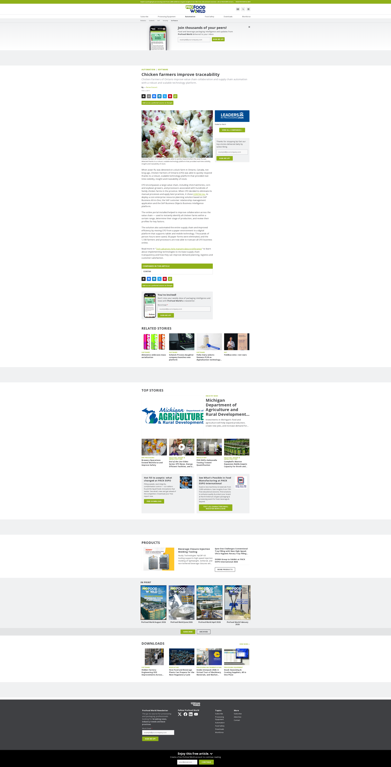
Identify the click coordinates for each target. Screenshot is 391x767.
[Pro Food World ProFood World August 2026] (153, 602)
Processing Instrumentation (209, 667)
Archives (203, 632)
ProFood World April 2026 (209, 622)
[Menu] (248, 9)
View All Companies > (232, 130)
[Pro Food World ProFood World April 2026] (209, 602)
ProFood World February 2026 (237, 623)
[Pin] (170, 96)
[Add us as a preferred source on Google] (175, 96)
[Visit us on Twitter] (180, 714)
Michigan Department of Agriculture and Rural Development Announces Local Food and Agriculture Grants (227, 407)
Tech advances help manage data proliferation (179, 248)
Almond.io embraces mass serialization (154, 356)
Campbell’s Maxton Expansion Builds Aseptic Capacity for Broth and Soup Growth (235, 464)
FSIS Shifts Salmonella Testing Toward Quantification (207, 462)
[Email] (149, 96)
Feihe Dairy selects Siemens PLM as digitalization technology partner (208, 357)
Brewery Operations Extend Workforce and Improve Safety (152, 462)
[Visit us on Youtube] (196, 714)
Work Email (163, 305)
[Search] (243, 9)
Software (163, 69)
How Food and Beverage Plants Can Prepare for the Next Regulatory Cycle (181, 672)
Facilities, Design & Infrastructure (177, 458)
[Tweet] (165, 96)
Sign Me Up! (218, 39)
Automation (148, 69)
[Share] (154, 96)
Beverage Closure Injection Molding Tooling (194, 550)
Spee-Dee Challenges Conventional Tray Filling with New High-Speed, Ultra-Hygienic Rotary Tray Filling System (231, 551)
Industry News (212, 396)
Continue (206, 762)
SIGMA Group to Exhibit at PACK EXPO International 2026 (230, 560)
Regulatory (201, 458)
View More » (244, 644)
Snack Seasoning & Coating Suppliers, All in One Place (235, 672)
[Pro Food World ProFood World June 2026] (181, 602)
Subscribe (188, 632)
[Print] (144, 96)
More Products (224, 569)
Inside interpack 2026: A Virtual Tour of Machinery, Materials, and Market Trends (209, 672)
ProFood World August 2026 (153, 622)
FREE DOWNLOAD (154, 501)
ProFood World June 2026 (181, 622)
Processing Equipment (233, 667)
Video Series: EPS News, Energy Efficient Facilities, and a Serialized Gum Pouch (181, 464)
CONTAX (147, 271)
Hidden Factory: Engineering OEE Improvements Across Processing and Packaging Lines (154, 672)
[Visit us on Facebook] (185, 714)
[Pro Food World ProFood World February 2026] (237, 602)
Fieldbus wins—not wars (235, 355)
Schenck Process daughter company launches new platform (181, 357)
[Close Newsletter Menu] (249, 27)
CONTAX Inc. (199, 194)
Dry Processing (148, 458)
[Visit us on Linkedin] (191, 714)
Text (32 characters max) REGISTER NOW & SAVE (215, 507)
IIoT (225, 352)
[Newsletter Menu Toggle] (238, 9)
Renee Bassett (151, 87)
